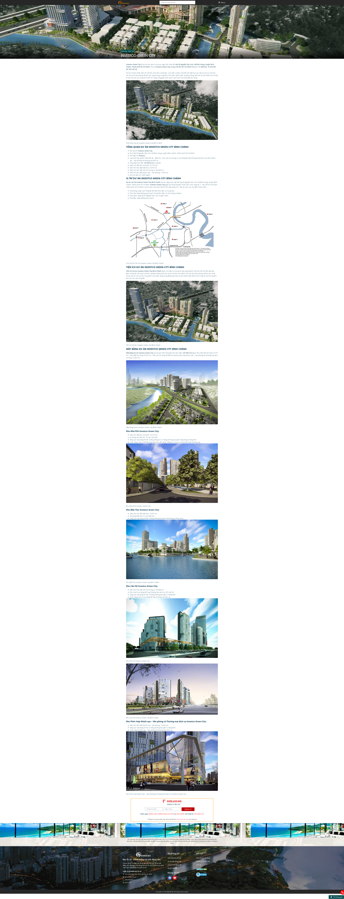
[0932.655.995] (164, 801)
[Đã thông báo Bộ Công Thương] (201, 876)
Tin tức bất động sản (175, 865)
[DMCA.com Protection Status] (201, 870)
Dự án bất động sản (174, 861)
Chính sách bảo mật (182, 819)
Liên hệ (198, 865)
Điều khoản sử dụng (203, 858)
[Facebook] (170, 878)
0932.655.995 (174, 801)
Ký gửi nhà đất (172, 868)
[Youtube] (174, 878)
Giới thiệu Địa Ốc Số (174, 858)
